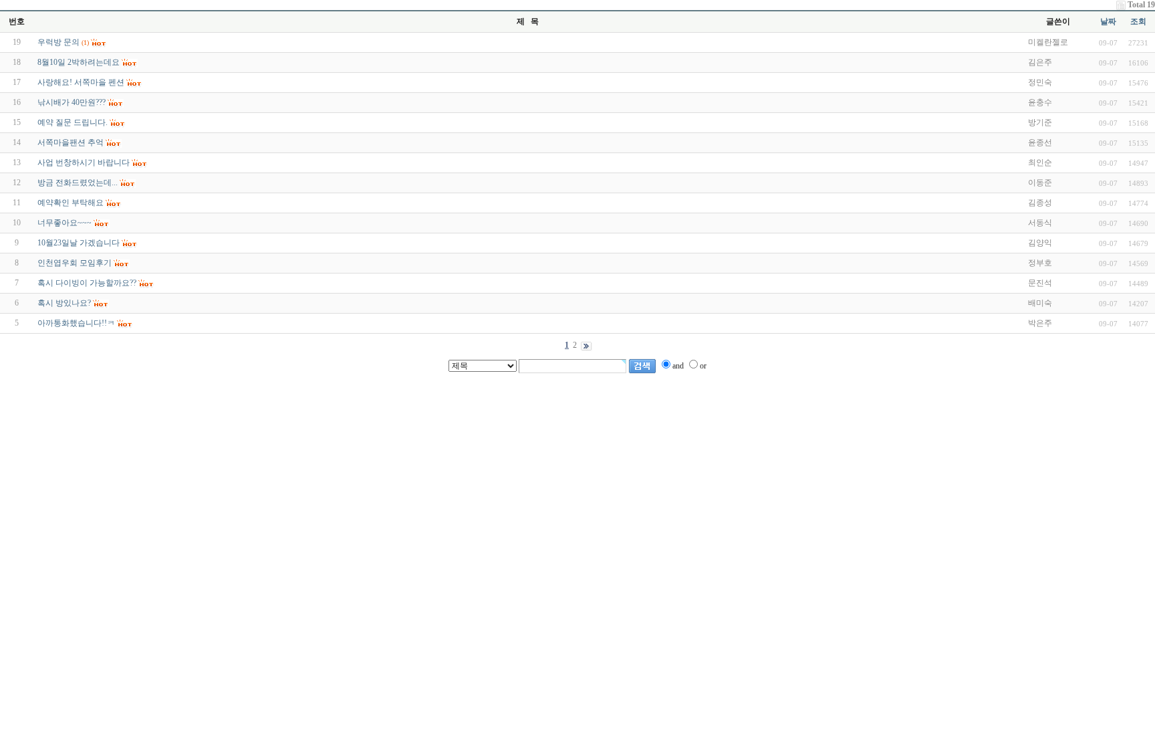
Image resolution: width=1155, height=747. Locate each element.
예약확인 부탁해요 (70, 202)
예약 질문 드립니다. (72, 122)
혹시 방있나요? (64, 303)
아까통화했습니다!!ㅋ (76, 323)
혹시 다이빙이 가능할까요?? (86, 283)
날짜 (1108, 21)
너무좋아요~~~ (64, 222)
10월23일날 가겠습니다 (78, 242)
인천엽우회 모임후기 (74, 263)
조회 (1138, 21)
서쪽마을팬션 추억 (70, 142)
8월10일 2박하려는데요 (78, 62)
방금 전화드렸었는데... (77, 182)
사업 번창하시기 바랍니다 (83, 162)
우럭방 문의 (58, 42)
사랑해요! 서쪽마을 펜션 (80, 82)
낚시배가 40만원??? (71, 102)
